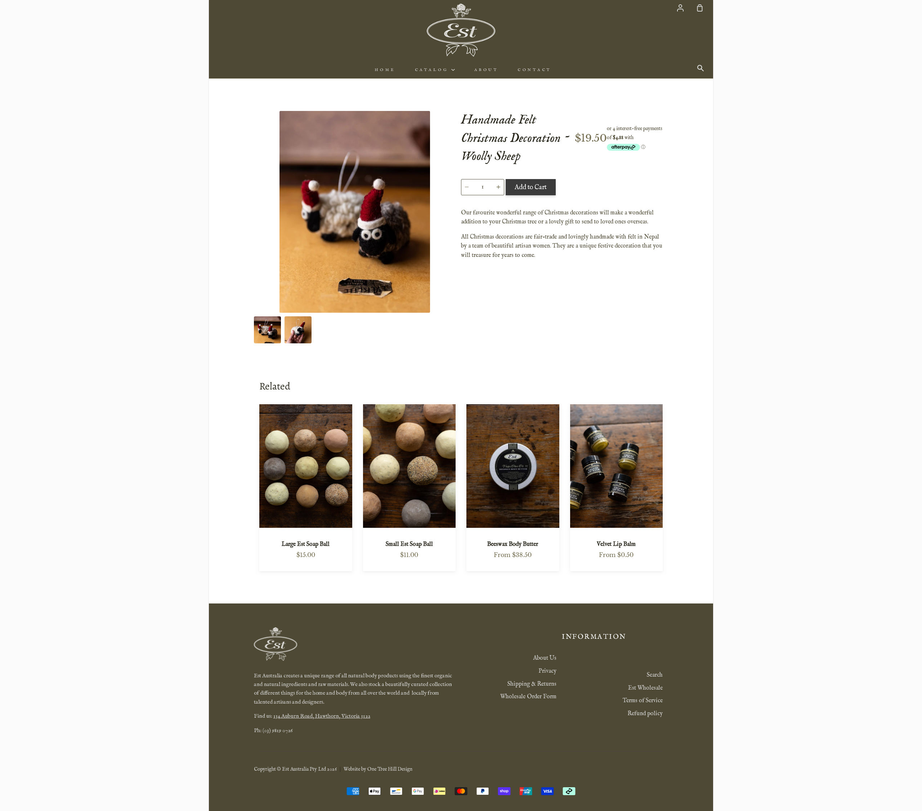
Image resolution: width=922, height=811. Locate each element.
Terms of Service (643, 700)
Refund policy (645, 713)
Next (453, 268)
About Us (544, 658)
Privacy (547, 671)
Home (385, 69)
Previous (256, 268)
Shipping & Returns (531, 684)
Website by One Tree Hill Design (378, 769)
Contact (534, 69)
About (486, 69)
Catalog (433, 69)
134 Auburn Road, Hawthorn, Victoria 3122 (321, 716)
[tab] (267, 329)
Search (655, 675)
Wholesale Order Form (528, 696)
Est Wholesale (645, 688)
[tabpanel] (355, 212)
